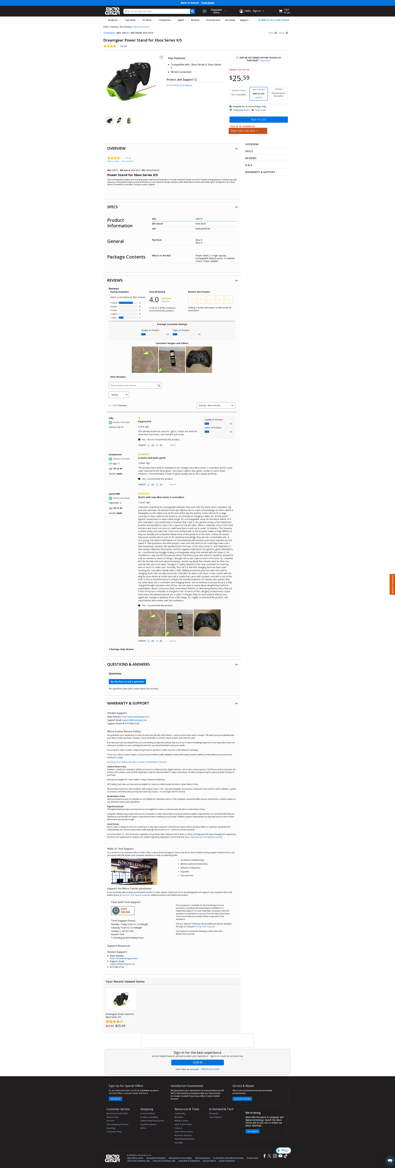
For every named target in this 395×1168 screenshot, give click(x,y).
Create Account (210, 1069)
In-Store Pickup (147, 1113)
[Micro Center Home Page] (112, 9)
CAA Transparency (202, 1158)
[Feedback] (392, 584)
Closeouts (213, 1113)
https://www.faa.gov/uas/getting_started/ (203, 837)
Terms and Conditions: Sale (164, 1160)
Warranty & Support (128, 703)
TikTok (285, 1156)
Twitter (270, 1156)
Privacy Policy (252, 1158)
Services (195, 20)
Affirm (143, 1128)
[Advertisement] (197, 1041)
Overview (116, 148)
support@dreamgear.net (134, 720)
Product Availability (149, 1117)
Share (282, 32)
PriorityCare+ (213, 20)
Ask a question (128, 161)
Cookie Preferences (227, 1160)
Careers (178, 1128)
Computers (165, 20)
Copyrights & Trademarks (189, 1160)
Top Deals (130, 20)
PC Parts (147, 20)
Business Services (183, 1135)
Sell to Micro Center (184, 1131)
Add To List (258, 119)
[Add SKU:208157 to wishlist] (127, 993)
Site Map (179, 1142)
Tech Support (215, 1117)
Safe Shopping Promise (117, 1124)
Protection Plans (114, 1131)
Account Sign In (209, 1160)
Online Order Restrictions (152, 1120)
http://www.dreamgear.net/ (136, 716)
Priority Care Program (204, 926)
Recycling (110, 1128)
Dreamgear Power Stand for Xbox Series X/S (120, 1015)
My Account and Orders (117, 1113)
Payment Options (148, 1124)
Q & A (248, 165)
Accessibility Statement (156, 1158)
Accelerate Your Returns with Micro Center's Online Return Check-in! (136, 762)
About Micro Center (135, 1158)
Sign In (197, 1062)
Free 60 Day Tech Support (180, 85)
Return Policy (112, 1117)
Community (180, 1113)
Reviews (115, 280)
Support (244, 20)
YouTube (280, 1156)
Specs (112, 206)
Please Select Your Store (243, 130)
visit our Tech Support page (134, 895)
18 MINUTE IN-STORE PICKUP (273, 20)
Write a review (113, 161)
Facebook (264, 1156)
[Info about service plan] (196, 79)
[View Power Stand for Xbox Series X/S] (121, 999)
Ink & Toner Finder (183, 1124)
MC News (230, 20)
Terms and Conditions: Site (138, 1160)
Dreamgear (109, 32)
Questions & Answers (128, 664)
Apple (181, 20)
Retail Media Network (185, 1138)
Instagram (275, 1156)
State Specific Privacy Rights (180, 1158)
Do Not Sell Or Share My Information (228, 1158)
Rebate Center (181, 1120)
